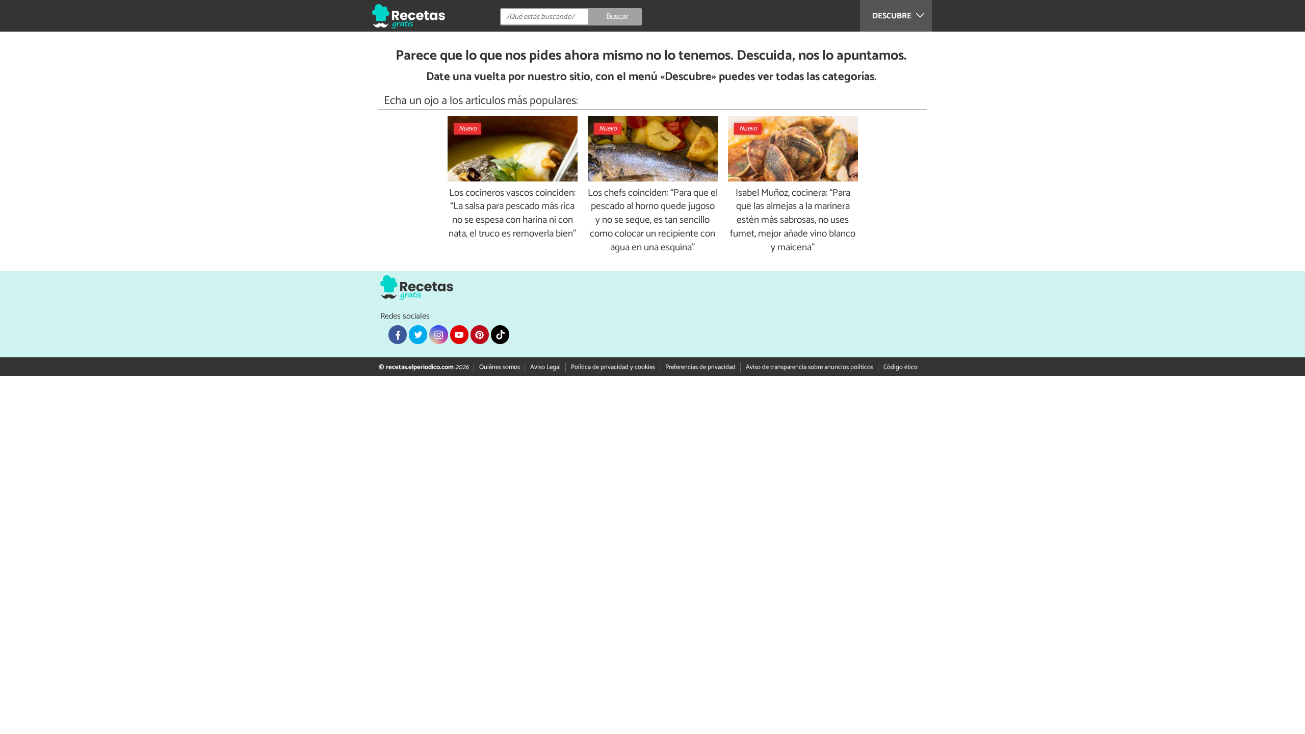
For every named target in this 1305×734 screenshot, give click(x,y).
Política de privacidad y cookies (613, 367)
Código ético (900, 367)
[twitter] (418, 334)
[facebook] (397, 334)
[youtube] (459, 334)
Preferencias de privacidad (700, 367)
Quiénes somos (499, 367)
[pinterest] (480, 334)
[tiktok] (500, 334)
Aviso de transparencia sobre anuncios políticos (809, 367)
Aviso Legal (545, 367)
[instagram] (438, 334)
